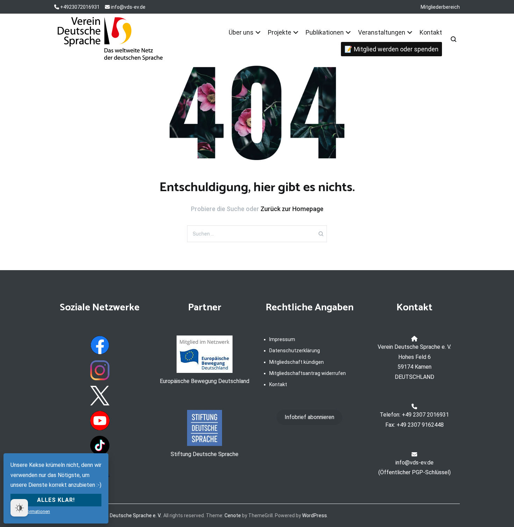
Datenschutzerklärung (294, 350)
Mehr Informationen (30, 511)
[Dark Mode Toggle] (19, 508)
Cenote (232, 515)
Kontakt (431, 32)
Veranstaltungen (381, 32)
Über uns (241, 32)
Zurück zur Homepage (291, 208)
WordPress (314, 515)
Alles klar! (56, 500)
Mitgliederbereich (440, 7)
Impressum (282, 339)
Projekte (279, 32)
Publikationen (325, 32)
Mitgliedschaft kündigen (296, 362)
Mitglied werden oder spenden (396, 49)
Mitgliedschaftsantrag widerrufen (307, 373)
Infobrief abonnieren (309, 417)
